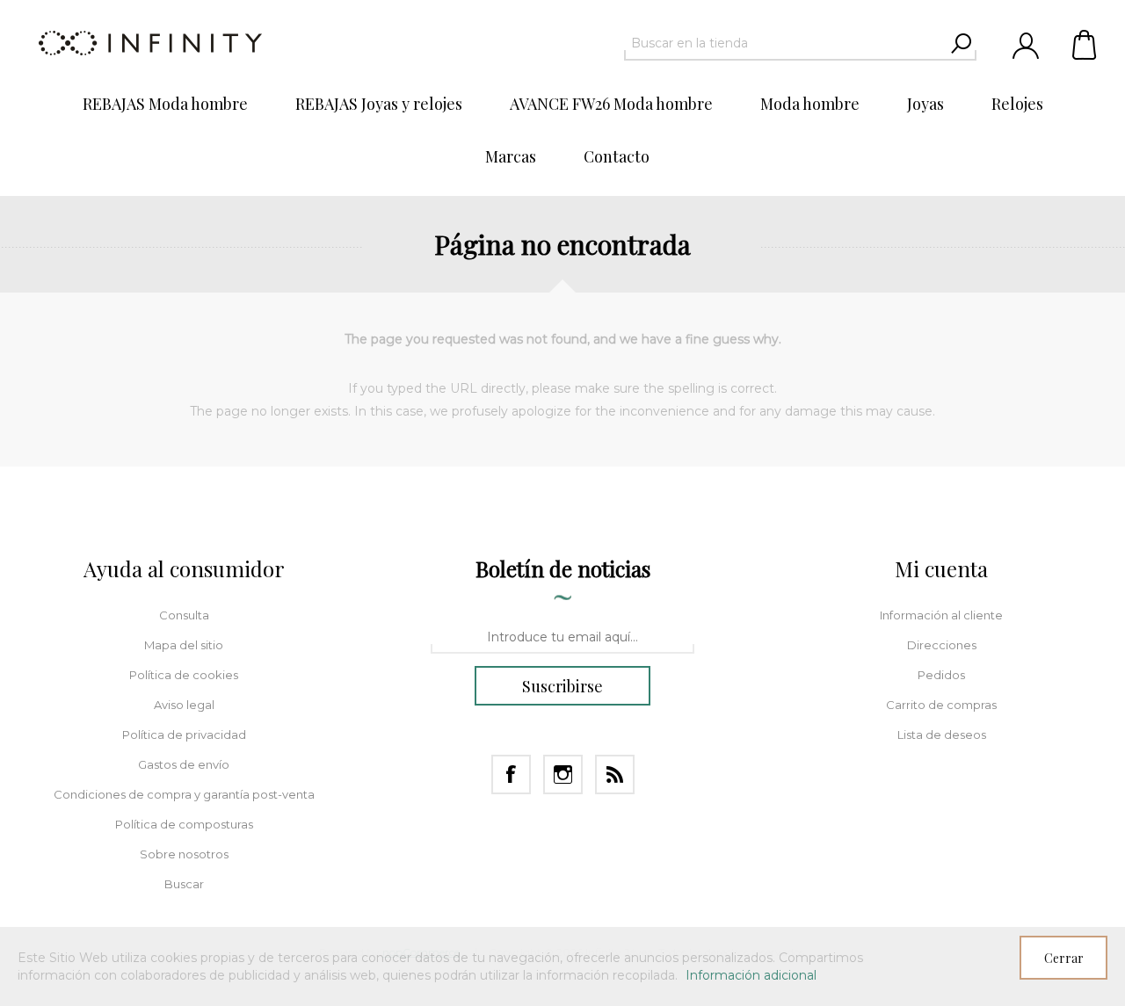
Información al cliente (941, 615)
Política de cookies (183, 675)
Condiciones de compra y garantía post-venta (184, 794)
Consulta (184, 615)
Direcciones (941, 645)
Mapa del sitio (183, 645)
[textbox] (784, 43)
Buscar (184, 884)
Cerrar (1064, 958)
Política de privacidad (184, 734)
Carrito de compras (1085, 44)
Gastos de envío (183, 764)
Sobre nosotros (184, 854)
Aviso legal (184, 705)
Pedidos (941, 675)
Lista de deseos (941, 734)
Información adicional (751, 975)
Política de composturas (184, 824)
